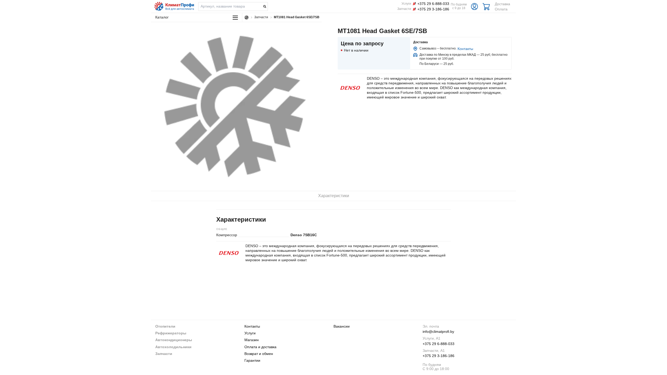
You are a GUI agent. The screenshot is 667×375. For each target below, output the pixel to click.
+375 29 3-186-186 (438, 356)
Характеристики (333, 195)
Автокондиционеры (173, 340)
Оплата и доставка (260, 347)
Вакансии (342, 326)
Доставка (502, 4)
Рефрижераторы (170, 333)
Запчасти (163, 354)
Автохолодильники (173, 347)
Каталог (162, 17)
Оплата (501, 9)
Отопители (165, 326)
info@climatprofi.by (438, 331)
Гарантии (252, 360)
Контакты (465, 49)
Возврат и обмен (258, 354)
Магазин (251, 340)
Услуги (250, 333)
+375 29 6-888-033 (438, 344)
